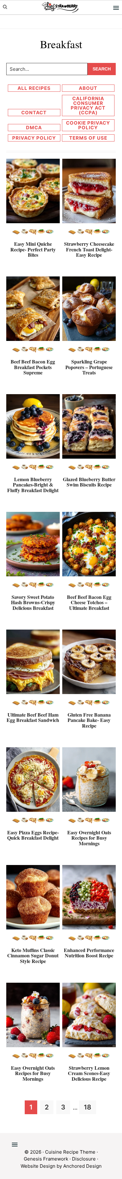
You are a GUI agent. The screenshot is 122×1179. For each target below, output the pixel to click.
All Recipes (34, 88)
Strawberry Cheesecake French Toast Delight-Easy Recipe (89, 249)
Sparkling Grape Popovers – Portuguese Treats (89, 367)
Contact (34, 113)
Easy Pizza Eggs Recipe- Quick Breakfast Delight (33, 835)
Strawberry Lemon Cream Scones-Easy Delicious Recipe (89, 1073)
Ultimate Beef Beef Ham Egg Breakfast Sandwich (33, 717)
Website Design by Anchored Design (61, 1166)
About (88, 88)
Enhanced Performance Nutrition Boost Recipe (89, 952)
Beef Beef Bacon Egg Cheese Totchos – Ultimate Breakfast (89, 602)
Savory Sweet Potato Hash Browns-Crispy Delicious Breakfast (33, 602)
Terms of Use (88, 138)
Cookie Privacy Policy (88, 125)
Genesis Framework (46, 1159)
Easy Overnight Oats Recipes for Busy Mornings (89, 838)
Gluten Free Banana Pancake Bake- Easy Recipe (89, 720)
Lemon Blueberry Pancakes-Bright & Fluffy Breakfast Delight (32, 485)
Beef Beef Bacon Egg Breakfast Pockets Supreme (33, 367)
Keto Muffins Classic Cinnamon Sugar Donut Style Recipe (32, 955)
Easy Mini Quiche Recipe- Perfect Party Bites (33, 249)
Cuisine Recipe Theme (70, 1152)
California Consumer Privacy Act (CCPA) (88, 105)
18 (90, 1107)
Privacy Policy (34, 138)
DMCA (34, 128)
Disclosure (84, 1159)
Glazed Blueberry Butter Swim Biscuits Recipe (89, 482)
